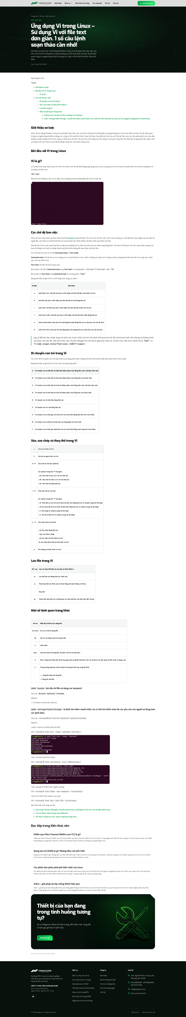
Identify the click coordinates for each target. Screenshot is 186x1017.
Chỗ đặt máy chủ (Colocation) (83, 988)
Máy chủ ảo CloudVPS (80, 992)
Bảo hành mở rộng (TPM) (81, 996)
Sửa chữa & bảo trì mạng (81, 980)
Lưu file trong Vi (46, 108)
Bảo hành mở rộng (82, 3)
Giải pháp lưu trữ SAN (80, 984)
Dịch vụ (67, 3)
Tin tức (107, 3)
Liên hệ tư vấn (148, 3)
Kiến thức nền (50, 16)
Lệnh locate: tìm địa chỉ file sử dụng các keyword (63, 115)
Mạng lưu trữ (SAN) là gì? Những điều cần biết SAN (59, 851)
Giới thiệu (58, 3)
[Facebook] (33, 996)
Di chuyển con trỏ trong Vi (50, 101)
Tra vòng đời (97, 3)
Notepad (70, 238)
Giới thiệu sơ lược (42, 87)
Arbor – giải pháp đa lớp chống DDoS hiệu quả (57, 883)
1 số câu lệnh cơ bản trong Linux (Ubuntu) (51, 813)
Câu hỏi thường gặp (107, 988)
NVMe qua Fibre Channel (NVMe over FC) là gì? (57, 834)
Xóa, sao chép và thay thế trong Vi (53, 105)
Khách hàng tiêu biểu (108, 980)
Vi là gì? (43, 94)
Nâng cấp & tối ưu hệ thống (82, 1001)
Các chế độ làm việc (43, 98)
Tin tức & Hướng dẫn (107, 984)
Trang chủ (34, 16)
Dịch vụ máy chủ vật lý (48, 954)
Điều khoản (135, 1012)
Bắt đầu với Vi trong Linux (45, 91)
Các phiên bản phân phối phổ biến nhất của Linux (58, 867)
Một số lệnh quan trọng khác (51, 112)
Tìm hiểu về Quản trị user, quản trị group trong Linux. (56, 817)
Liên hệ (115, 3)
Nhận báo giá (45, 938)
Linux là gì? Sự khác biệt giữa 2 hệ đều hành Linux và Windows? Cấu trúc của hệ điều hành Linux (72, 810)
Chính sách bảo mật (148, 1012)
